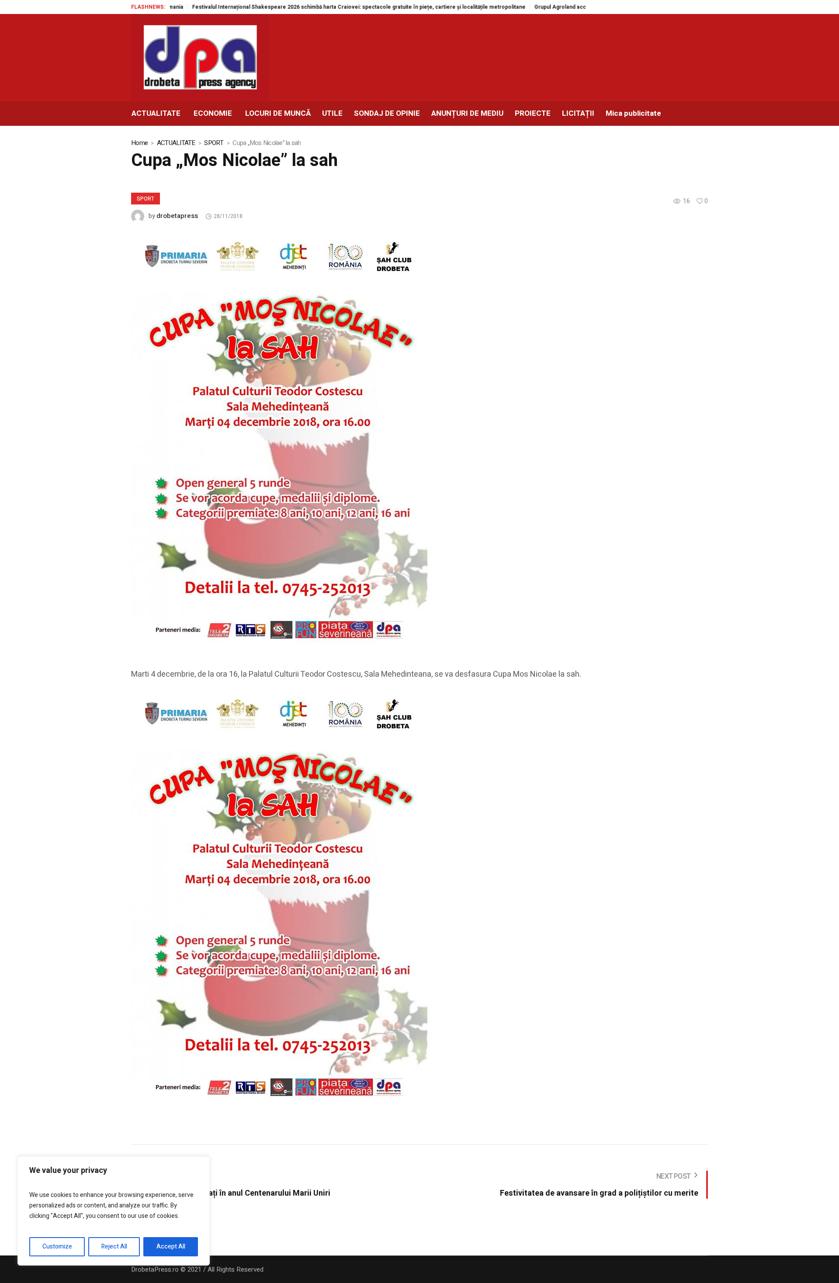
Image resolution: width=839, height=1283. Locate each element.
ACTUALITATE (176, 143)
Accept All (170, 1246)
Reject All (114, 1246)
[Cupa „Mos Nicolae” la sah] (279, 441)
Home (139, 143)
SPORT (213, 143)
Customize (57, 1246)
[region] (113, 1211)
